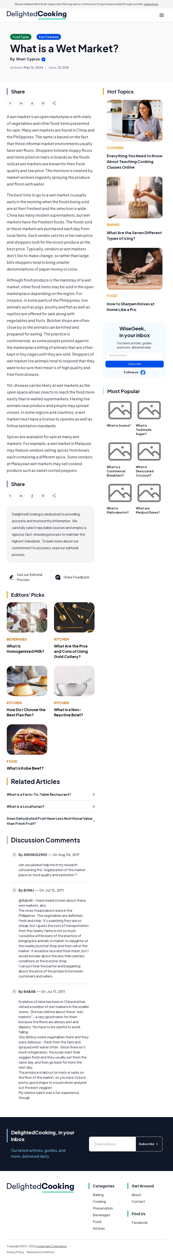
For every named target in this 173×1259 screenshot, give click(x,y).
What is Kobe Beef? (25, 768)
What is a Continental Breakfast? (116, 471)
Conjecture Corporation (51, 1246)
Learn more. (151, 4)
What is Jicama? (119, 425)
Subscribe (134, 364)
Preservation (103, 1208)
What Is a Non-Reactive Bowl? (68, 712)
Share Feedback (76, 577)
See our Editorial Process (29, 577)
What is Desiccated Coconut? (145, 471)
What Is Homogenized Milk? (25, 649)
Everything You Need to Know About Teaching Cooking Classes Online (134, 161)
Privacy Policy (15, 1252)
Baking (113, 224)
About (136, 1194)
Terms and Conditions (40, 1252)
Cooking (115, 148)
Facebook (140, 1222)
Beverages (17, 639)
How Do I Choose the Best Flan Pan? (26, 712)
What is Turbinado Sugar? (144, 429)
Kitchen (61, 639)
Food (12, 761)
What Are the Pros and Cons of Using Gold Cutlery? (71, 651)
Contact (138, 1201)
